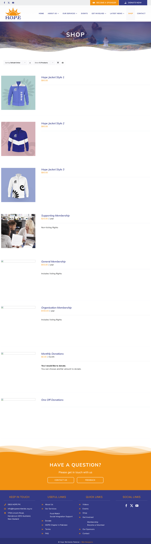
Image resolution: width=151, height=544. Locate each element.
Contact (86, 533)
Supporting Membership (55, 215)
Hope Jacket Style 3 (52, 169)
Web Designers (87, 542)
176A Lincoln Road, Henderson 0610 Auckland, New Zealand (19, 516)
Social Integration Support (61, 516)
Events (85, 509)
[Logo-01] (13, 7)
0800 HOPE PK (14, 504)
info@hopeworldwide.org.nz (20, 509)
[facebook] (4, 3)
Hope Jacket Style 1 (52, 77)
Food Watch (55, 513)
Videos (85, 504)
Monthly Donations (52, 353)
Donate (48, 521)
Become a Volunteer (96, 525)
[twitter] (9, 3)
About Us (49, 504)
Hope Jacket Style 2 (52, 123)
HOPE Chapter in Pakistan (56, 525)
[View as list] (62, 62)
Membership (92, 522)
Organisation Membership (56, 307)
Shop (85, 513)
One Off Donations (52, 399)
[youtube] (13, 3)
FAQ (47, 533)
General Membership (53, 261)
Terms (48, 529)
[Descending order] (30, 62)
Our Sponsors (88, 529)
